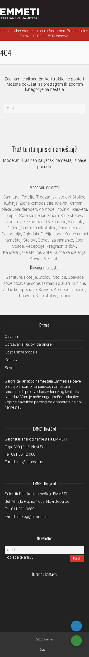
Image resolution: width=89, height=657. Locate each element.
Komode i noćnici (54, 209)
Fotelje (27, 196)
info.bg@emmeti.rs (32, 516)
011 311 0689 (22, 509)
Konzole (75, 221)
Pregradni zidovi (61, 246)
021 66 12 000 (23, 454)
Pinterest (80, 586)
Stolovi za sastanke (55, 240)
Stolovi (29, 240)
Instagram (49, 586)
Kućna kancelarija (69, 252)
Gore (42, 649)
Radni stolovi (70, 227)
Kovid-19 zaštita (45, 258)
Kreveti (62, 203)
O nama (11, 336)
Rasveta (79, 209)
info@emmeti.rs (30, 462)
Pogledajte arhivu (19, 557)
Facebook (70, 586)
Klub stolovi (71, 215)
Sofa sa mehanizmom (39, 215)
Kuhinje (11, 203)
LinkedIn (59, 586)
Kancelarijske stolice (22, 252)
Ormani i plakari (56, 283)
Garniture (11, 196)
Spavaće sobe (27, 283)
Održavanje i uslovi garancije (28, 344)
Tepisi (12, 215)
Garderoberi (26, 209)
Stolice (78, 196)
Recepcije (35, 246)
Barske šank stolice (38, 227)
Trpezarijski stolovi (53, 196)
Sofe (47, 252)
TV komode (55, 221)
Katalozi (11, 360)
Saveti (10, 368)
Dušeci (13, 227)
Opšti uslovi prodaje (21, 352)
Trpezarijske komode (24, 221)
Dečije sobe (52, 233)
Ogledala (31, 233)
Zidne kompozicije (36, 203)
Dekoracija (11, 233)
